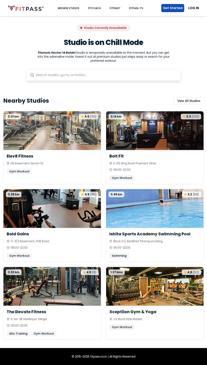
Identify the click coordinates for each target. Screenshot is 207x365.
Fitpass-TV (136, 8)
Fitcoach (94, 8)
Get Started (173, 8)
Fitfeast (115, 8)
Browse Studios (68, 8)
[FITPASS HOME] (26, 8)
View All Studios (188, 101)
